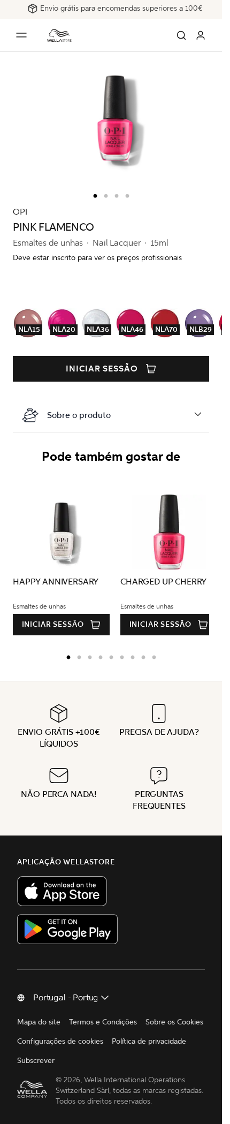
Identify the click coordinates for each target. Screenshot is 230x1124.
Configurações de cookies (60, 1041)
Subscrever (36, 1060)
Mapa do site (38, 1022)
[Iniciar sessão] (200, 35)
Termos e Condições (103, 1022)
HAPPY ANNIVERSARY (55, 581)
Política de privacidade (149, 1041)
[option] (92, 193)
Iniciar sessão (102, 368)
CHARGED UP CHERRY (160, 581)
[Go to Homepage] (59, 35)
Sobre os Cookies (174, 1022)
